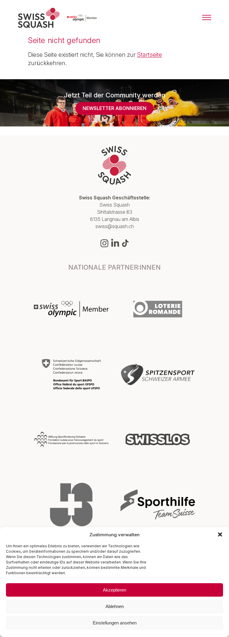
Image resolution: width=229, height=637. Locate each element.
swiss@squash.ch (114, 226)
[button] (220, 534)
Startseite (149, 54)
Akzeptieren (114, 589)
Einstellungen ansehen (115, 622)
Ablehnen (115, 606)
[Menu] (206, 18)
